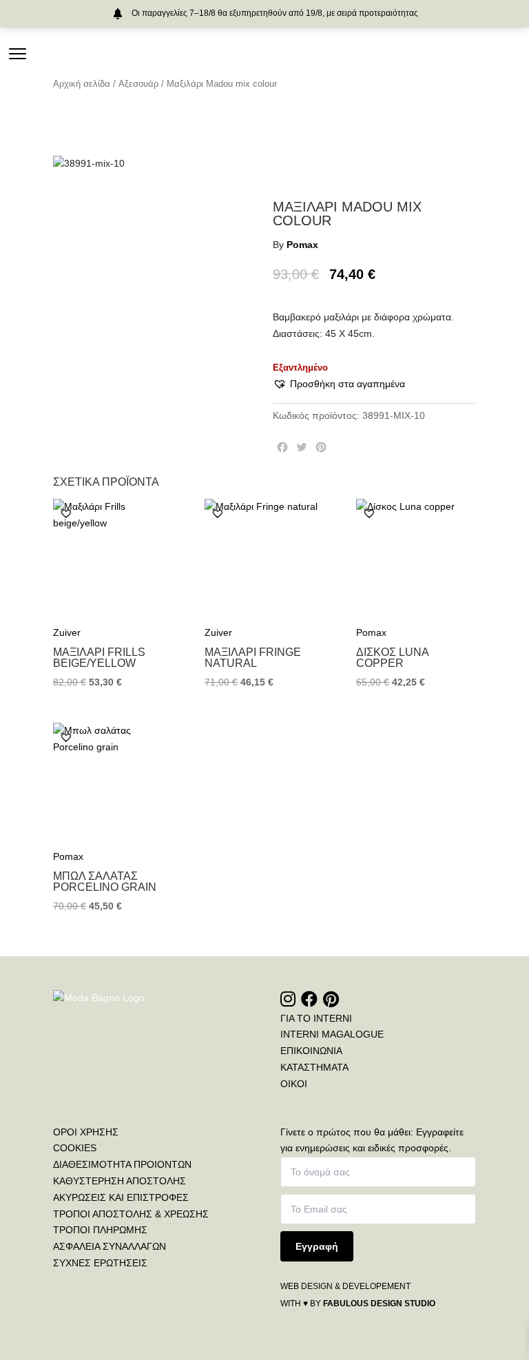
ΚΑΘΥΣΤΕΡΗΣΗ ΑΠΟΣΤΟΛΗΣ (119, 1180)
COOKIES (74, 1147)
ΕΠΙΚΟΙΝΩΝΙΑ (311, 1050)
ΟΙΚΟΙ (293, 1083)
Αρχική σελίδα (81, 84)
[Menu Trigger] (17, 53)
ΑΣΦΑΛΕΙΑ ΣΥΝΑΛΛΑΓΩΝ (109, 1246)
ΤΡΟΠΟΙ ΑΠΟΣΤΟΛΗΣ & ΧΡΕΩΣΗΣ (131, 1213)
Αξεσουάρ (138, 84)
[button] (339, 384)
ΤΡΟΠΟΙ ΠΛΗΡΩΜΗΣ (100, 1229)
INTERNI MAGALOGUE (332, 1034)
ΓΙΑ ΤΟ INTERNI (316, 1018)
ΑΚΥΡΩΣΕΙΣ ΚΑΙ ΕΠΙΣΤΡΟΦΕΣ (121, 1197)
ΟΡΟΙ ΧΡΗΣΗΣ (85, 1131)
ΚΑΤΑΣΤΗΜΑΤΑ (314, 1067)
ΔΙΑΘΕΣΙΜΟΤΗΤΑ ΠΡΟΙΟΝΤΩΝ (122, 1164)
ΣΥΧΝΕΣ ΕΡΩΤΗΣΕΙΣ (100, 1262)
